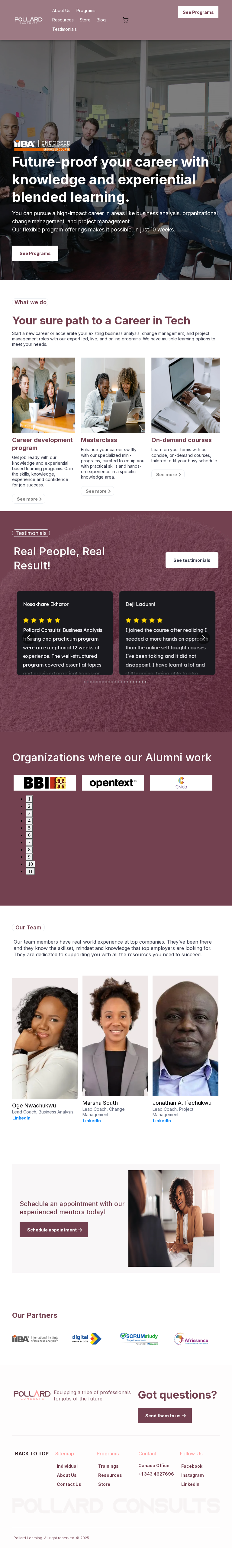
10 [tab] (30, 864)
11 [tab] (30, 871)
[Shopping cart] (126, 20)
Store (85, 19)
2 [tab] (29, 806)
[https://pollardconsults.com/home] (29, 20)
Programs (85, 10)
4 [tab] (29, 820)
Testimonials (64, 29)
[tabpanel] (48, 782)
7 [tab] (29, 842)
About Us (61, 10)
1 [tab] (29, 798)
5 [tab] (29, 827)
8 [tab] (29, 849)
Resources (63, 19)
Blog (101, 19)
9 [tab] (29, 856)
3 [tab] (29, 813)
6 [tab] (29, 835)
